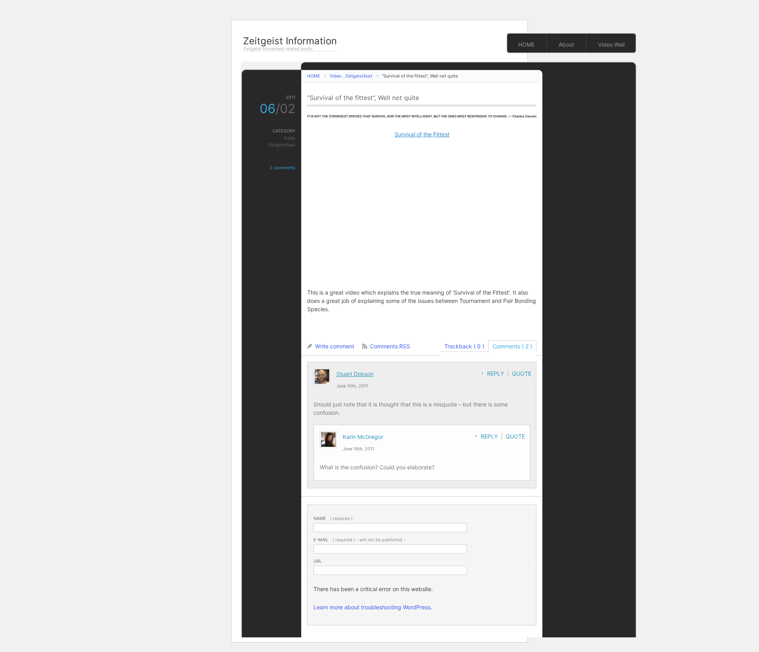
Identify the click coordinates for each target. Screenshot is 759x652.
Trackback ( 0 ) (464, 346)
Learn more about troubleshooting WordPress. (372, 607)
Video (336, 76)
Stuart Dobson (355, 373)
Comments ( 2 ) (512, 346)
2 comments (282, 167)
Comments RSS (390, 346)
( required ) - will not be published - (359, 539)
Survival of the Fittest (422, 134)
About (566, 44)
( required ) (333, 518)
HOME (526, 44)
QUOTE (521, 373)
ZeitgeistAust (358, 76)
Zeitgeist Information (290, 41)
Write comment (334, 346)
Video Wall (611, 44)
